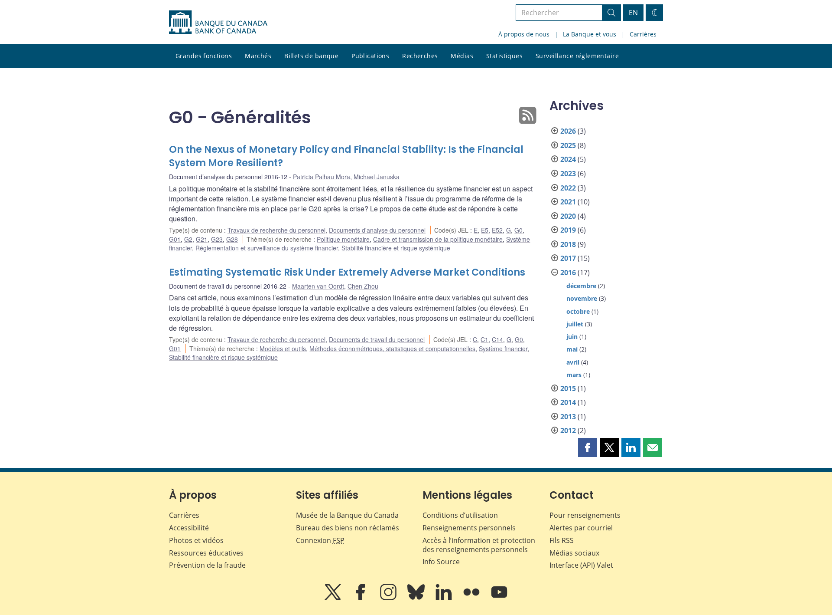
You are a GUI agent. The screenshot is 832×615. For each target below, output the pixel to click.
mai (572, 349)
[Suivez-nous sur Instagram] (389, 598)
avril (572, 362)
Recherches (420, 56)
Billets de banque (311, 56)
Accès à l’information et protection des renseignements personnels (478, 545)
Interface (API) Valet (581, 565)
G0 (518, 230)
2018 (568, 244)
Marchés (258, 56)
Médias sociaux (574, 553)
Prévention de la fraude (207, 565)
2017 (568, 258)
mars (574, 375)
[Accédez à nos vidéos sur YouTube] (499, 598)
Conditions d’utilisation (460, 515)
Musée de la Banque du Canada (347, 515)
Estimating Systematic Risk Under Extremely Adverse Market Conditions (347, 272)
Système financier (503, 348)
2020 (568, 216)
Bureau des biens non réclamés (347, 528)
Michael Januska (377, 176)
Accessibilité (189, 528)
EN (633, 12)
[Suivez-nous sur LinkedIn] (444, 598)
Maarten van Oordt (318, 286)
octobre (578, 311)
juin (572, 336)
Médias (462, 56)
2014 (568, 402)
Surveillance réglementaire (577, 56)
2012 (568, 430)
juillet (574, 324)
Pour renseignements (585, 515)
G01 (175, 239)
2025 (568, 145)
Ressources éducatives (206, 553)
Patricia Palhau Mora (321, 176)
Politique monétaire (343, 239)
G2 (188, 239)
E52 (497, 230)
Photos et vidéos (196, 540)
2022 (568, 188)
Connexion (320, 540)
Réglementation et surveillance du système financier (266, 247)
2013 (568, 416)
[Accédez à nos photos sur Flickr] (472, 598)
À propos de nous (523, 34)
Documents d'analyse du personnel (377, 230)
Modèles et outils (283, 348)
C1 (484, 339)
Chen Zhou (363, 286)
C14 (497, 339)
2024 (568, 159)
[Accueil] (218, 22)
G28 (232, 239)
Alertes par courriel (581, 528)
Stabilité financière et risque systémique (395, 247)
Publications (370, 56)
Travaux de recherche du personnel (276, 230)
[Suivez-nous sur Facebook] (361, 598)
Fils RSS (561, 540)
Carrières (643, 34)
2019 (568, 230)
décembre (581, 286)
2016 (568, 272)
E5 (484, 230)
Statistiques (504, 56)
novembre (581, 298)
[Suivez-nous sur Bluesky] (417, 598)
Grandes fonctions (204, 56)
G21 (202, 239)
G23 (217, 239)
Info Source (441, 561)
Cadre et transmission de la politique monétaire (438, 239)
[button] (587, 447)
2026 (568, 131)
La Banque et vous (589, 34)
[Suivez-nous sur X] (334, 598)
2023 (568, 173)
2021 (568, 202)
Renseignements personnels (469, 528)
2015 (568, 388)
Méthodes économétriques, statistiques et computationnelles (392, 348)
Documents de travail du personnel (377, 339)
